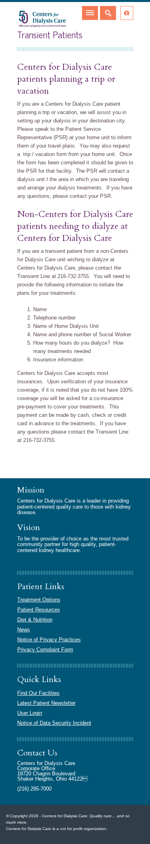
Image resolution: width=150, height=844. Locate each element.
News (23, 630)
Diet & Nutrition (34, 620)
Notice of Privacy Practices (49, 640)
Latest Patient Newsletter (46, 703)
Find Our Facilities (38, 693)
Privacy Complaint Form (45, 650)
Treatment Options (38, 600)
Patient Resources (38, 610)
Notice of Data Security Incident (54, 723)
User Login (29, 713)
